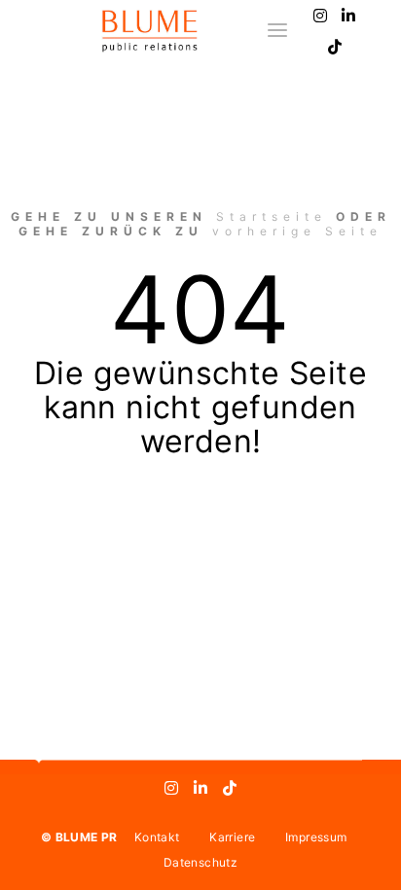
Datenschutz (200, 862)
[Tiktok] (334, 46)
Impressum (316, 837)
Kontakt (157, 837)
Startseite (271, 216)
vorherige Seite (297, 231)
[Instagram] (320, 15)
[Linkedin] (349, 15)
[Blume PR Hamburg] (149, 31)
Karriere (233, 837)
